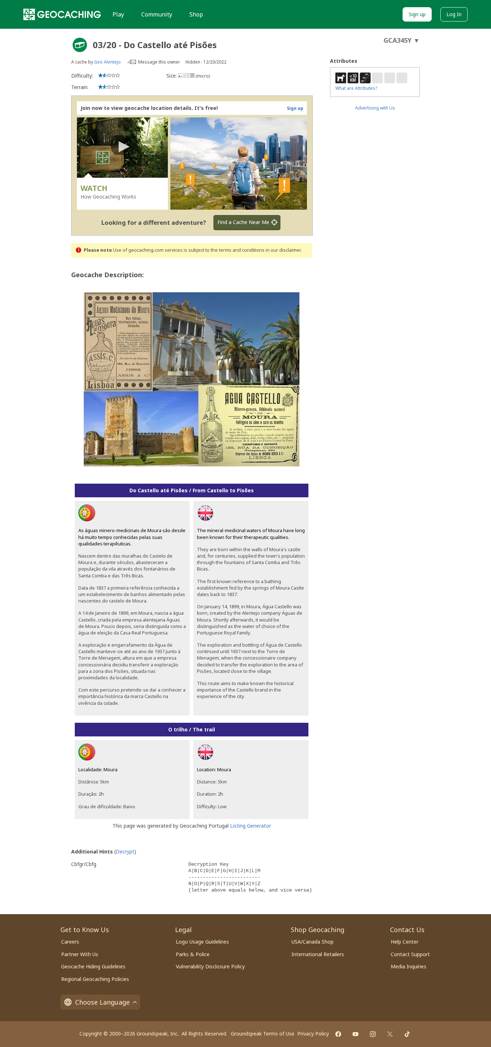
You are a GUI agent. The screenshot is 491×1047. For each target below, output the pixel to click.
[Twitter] (390, 1034)
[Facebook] (338, 1034)
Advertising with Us (375, 108)
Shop (196, 14)
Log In (454, 14)
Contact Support (410, 954)
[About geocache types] (79, 44)
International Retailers (318, 954)
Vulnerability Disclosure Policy (210, 966)
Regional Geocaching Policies (95, 979)
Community (156, 14)
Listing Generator (250, 825)
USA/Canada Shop (313, 941)
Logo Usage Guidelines (202, 941)
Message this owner (159, 62)
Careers (70, 941)
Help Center (404, 941)
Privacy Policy (313, 1033)
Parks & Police (193, 954)
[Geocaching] (62, 14)
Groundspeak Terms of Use (262, 1033)
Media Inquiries (408, 966)
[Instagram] (372, 1034)
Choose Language (102, 1002)
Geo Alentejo (107, 62)
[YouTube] (355, 1034)
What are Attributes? (356, 88)
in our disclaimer (283, 250)
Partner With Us (79, 954)
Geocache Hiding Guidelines (93, 966)
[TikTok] (407, 1034)
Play (118, 14)
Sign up (417, 14)
